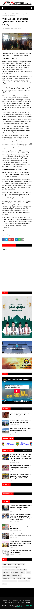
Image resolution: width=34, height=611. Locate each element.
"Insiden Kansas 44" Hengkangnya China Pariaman (20, 551)
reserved (19, 606)
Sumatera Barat (7, 581)
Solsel (29, 578)
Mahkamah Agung (16, 575)
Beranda (4, 14)
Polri (13, 578)
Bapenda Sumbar (7, 567)
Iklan (10, 600)
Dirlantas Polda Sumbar (9, 570)
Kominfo (22, 572)
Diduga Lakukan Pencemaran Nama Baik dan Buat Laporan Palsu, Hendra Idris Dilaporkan (21, 507)
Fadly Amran (6, 572)
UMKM (14, 581)
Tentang (22, 602)
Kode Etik (15, 600)
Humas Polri (14, 572)
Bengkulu (16, 567)
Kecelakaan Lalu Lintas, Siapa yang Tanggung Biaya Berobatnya (20, 421)
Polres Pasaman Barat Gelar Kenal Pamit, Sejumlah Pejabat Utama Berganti (20, 467)
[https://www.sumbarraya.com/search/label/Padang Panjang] (17, 445)
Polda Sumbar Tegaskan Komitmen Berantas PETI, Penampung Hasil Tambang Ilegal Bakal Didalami (20, 476)
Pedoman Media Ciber (25, 600)
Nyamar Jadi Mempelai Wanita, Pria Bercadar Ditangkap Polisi (20, 414)
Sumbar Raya (6, 28)
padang (9, 14)
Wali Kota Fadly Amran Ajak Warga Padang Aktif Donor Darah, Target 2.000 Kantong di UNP (20, 543)
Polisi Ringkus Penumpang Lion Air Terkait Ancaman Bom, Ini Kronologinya (20, 430)
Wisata (4, 584)
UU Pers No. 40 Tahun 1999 (12, 602)
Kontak (28, 572)
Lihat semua (26, 409)
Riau (24, 578)
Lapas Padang (6, 575)
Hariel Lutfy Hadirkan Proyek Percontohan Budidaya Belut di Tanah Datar (19, 526)
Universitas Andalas (23, 581)
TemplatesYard (28, 605)
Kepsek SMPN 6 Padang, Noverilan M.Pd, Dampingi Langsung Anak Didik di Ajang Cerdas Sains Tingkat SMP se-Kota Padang (21, 516)
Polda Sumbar (6, 578)
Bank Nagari (21, 564)
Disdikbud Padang (22, 570)
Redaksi (19, 578)
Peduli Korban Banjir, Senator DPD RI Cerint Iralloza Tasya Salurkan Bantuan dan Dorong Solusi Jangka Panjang (21, 457)
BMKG (4, 564)
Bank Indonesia (12, 564)
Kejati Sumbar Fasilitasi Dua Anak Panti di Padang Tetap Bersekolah (20, 535)
